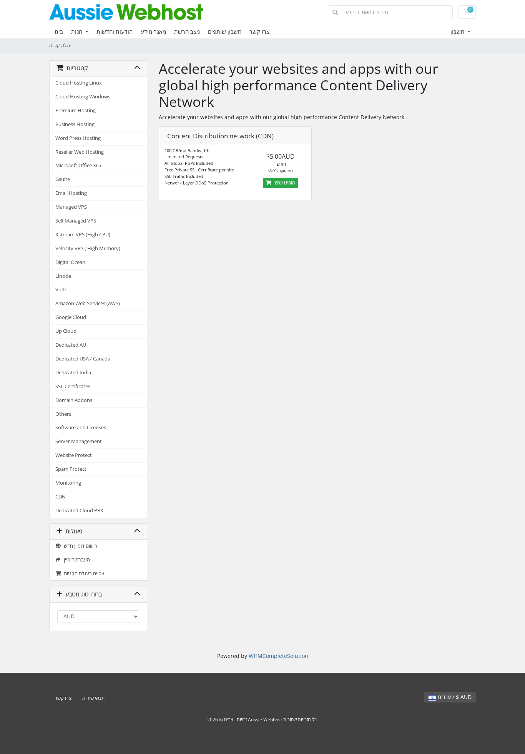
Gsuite (62, 179)
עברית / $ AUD (454, 697)
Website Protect (73, 455)
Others (63, 414)
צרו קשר (259, 31)
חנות (77, 31)
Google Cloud (70, 317)
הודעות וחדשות (114, 31)
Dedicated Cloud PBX (79, 510)
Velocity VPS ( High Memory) (87, 248)
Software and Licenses (80, 427)
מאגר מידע (153, 31)
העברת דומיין (75, 559)
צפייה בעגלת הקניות (82, 573)
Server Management (78, 441)
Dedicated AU (70, 345)
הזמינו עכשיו (283, 182)
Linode (63, 276)
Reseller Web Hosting (79, 152)
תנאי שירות (93, 698)
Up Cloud (65, 331)
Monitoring (68, 483)
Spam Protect (70, 469)
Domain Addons (73, 400)
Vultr (60, 289)
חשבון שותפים (224, 31)
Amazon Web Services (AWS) (87, 303)
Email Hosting (71, 193)
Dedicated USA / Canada (82, 358)
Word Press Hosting (78, 138)
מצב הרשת (187, 31)
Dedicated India (73, 372)
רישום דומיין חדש (79, 546)
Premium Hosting (75, 110)
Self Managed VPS (75, 221)
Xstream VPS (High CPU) (82, 234)
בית (59, 31)
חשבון (458, 31)
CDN (60, 496)
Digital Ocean (70, 262)
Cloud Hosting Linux (78, 83)
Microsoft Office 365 (78, 165)
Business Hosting (75, 124)
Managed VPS (71, 207)
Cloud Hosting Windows (82, 96)
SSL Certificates (72, 386)
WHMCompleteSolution (278, 655)
